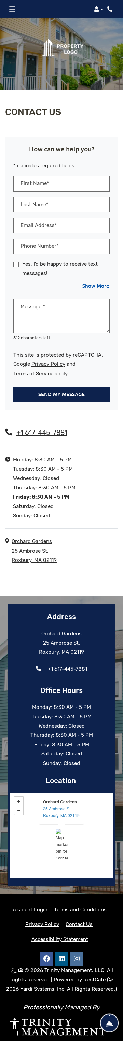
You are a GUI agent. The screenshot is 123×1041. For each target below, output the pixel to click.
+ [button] (18, 801)
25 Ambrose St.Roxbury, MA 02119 (61, 812)
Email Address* (38, 225)
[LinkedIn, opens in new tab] (61, 959)
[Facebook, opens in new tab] (46, 959)
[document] (61, 835)
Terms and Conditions (80, 909)
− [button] (18, 810)
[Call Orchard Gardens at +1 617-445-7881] (111, 9)
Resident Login (29, 909)
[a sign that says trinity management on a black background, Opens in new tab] (61, 1027)
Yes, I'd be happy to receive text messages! (60, 268)
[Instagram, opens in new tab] (76, 959)
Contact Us (79, 924)
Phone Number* (39, 246)
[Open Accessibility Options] (14, 1025)
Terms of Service (33, 373)
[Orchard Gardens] (62, 844)
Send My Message (61, 394)
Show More (96, 285)
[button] (98, 9)
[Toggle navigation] (12, 9)
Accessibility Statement (59, 939)
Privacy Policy (48, 364)
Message (32, 307)
